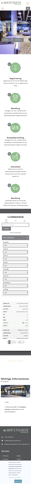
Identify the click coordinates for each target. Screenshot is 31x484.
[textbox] (15, 225)
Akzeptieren (18, 481)
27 (27, 314)
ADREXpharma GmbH (23, 330)
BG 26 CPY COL (24, 332)
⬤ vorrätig (25, 322)
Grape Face (25, 308)
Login (26, 325)
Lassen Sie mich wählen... (15, 477)
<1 (27, 317)
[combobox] (15, 225)
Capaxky (26, 335)
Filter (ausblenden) (8, 237)
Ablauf (19, 459)
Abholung (5, 456)
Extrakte (5, 459)
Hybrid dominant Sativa (22, 311)
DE (27, 3)
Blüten (19, 456)
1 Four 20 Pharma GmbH (22, 303)
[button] (6, 220)
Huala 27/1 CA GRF (23, 306)
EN (2, 8)
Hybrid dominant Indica (22, 338)
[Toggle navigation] (28, 8)
